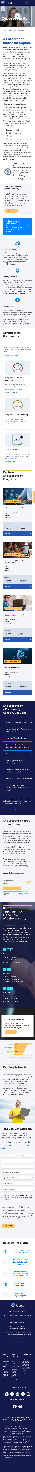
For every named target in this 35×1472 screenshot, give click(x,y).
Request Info (11, 211)
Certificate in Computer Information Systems (22, 1251)
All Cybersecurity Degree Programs (20, 1295)
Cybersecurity (22, 30)
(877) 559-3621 (17, 1342)
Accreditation (25, 1364)
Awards (24, 1370)
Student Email (15, 1366)
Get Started (8, 1225)
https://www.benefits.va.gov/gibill (22, 1441)
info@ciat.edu (16, 1419)
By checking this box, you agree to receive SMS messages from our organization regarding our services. (19, 1197)
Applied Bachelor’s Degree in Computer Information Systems (20, 1273)
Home (4, 30)
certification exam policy (26, 1452)
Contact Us (6, 1361)
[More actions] (26, 3)
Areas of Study (12, 30)
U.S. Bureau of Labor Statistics (13, 112)
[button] (34, 497)
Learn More (7, 533)
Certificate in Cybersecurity (19, 1285)
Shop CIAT (14, 1380)
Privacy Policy (17, 1421)
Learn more (11, 1032)
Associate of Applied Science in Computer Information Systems (20, 1262)
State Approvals (26, 1367)
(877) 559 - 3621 (26, 1419)
